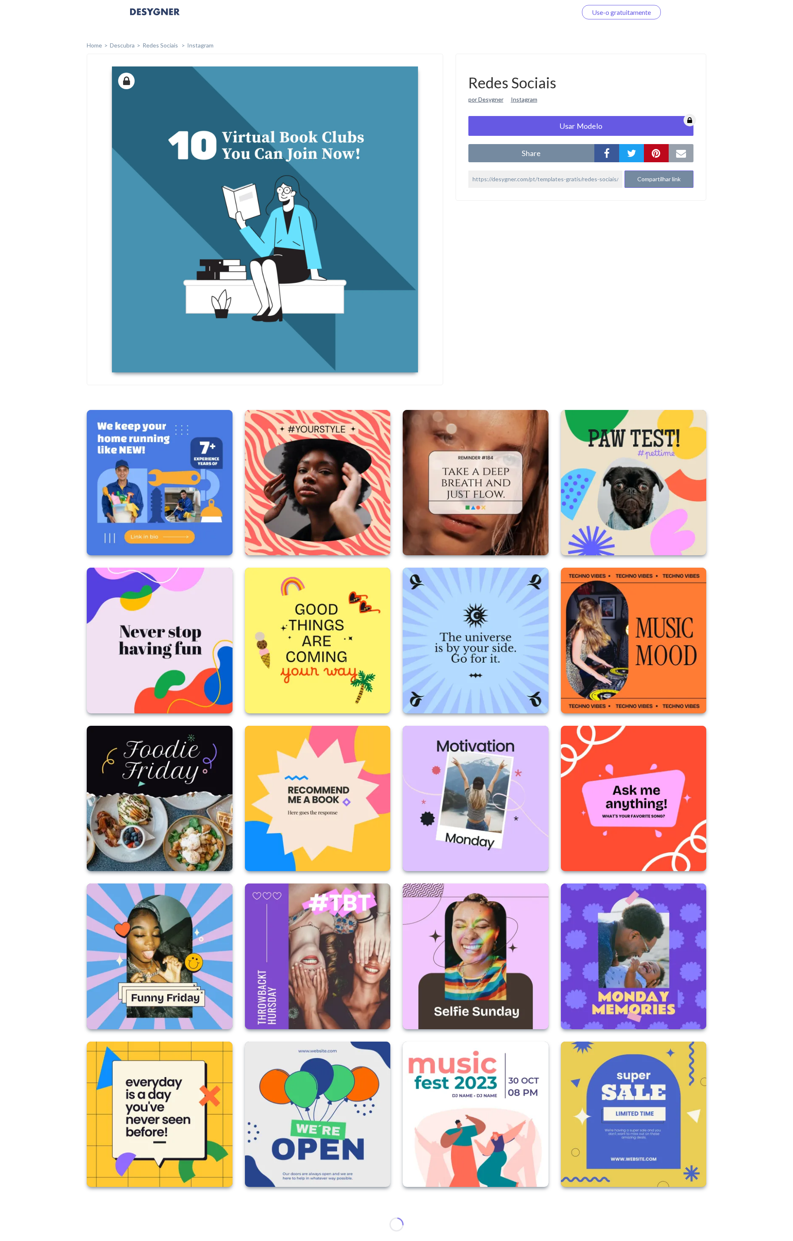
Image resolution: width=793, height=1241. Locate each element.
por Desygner (485, 99)
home (94, 45)
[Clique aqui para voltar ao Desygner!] (155, 17)
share (531, 153)
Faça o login (550, 12)
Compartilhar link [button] (659, 178)
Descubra (122, 45)
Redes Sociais (160, 45)
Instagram (200, 45)
